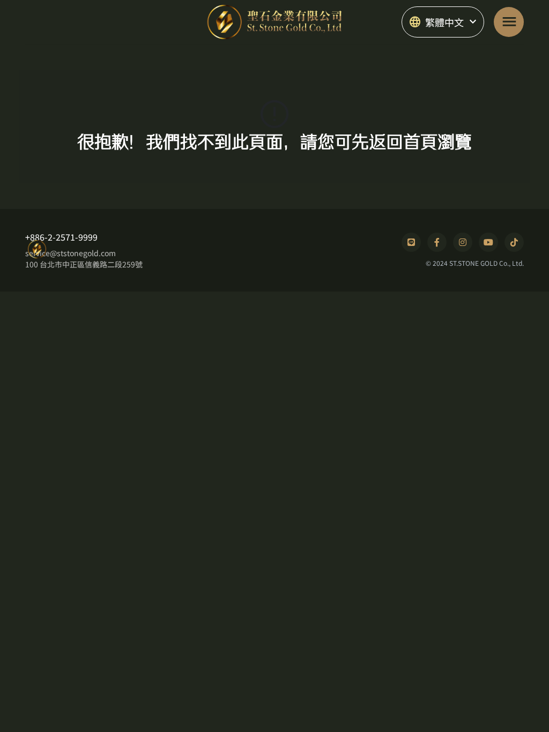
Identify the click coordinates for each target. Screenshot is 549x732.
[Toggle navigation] (509, 22)
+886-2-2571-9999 (61, 236)
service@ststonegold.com (70, 253)
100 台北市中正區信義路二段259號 (84, 264)
